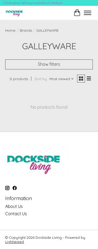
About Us (14, 206)
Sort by (40, 79)
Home (10, 30)
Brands (26, 30)
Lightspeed (14, 242)
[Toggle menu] (87, 13)
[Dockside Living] (15, 12)
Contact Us (16, 213)
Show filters (49, 64)
